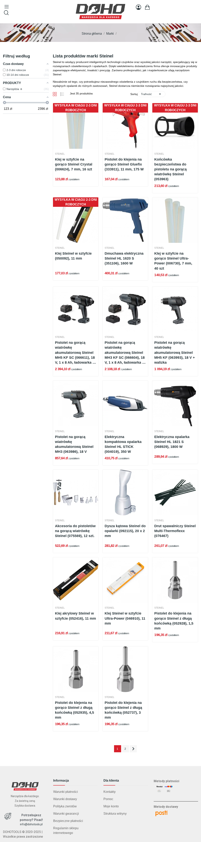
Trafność (151, 94)
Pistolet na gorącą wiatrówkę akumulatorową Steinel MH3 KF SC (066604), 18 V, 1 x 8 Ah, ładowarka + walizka (125, 353)
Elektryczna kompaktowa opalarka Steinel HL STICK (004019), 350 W (123, 444)
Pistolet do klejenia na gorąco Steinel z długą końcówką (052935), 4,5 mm (74, 710)
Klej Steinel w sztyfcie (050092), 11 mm (73, 255)
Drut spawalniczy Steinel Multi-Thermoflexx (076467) (175, 531)
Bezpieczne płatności (68, 821)
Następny (133, 749)
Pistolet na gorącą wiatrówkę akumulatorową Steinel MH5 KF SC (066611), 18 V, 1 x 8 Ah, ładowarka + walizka (75, 353)
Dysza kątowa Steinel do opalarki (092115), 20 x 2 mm (125, 531)
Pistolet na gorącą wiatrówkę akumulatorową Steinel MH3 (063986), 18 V (74, 444)
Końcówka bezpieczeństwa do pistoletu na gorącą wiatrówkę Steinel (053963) (170, 169)
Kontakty (109, 791)
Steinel (60, 154)
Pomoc (108, 799)
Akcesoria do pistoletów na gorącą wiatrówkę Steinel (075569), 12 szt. (75, 531)
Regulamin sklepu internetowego (66, 830)
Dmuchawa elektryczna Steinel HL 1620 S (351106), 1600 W (124, 258)
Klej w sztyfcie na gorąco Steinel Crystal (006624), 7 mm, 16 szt (73, 164)
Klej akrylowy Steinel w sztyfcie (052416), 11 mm (75, 615)
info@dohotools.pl (31, 824)
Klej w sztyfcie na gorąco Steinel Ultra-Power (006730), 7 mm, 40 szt (173, 260)
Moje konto (111, 806)
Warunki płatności (65, 791)
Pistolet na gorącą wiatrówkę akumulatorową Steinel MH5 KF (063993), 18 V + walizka (174, 352)
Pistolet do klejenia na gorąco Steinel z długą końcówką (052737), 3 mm (123, 710)
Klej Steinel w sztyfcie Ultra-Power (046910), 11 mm (125, 618)
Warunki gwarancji (66, 813)
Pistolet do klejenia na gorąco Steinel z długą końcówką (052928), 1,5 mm (173, 620)
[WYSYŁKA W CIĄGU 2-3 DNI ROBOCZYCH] (75, 125)
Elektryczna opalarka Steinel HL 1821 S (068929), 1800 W (171, 442)
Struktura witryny (115, 813)
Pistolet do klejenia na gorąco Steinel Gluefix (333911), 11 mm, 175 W (124, 164)
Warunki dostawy (65, 799)
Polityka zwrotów (65, 806)
